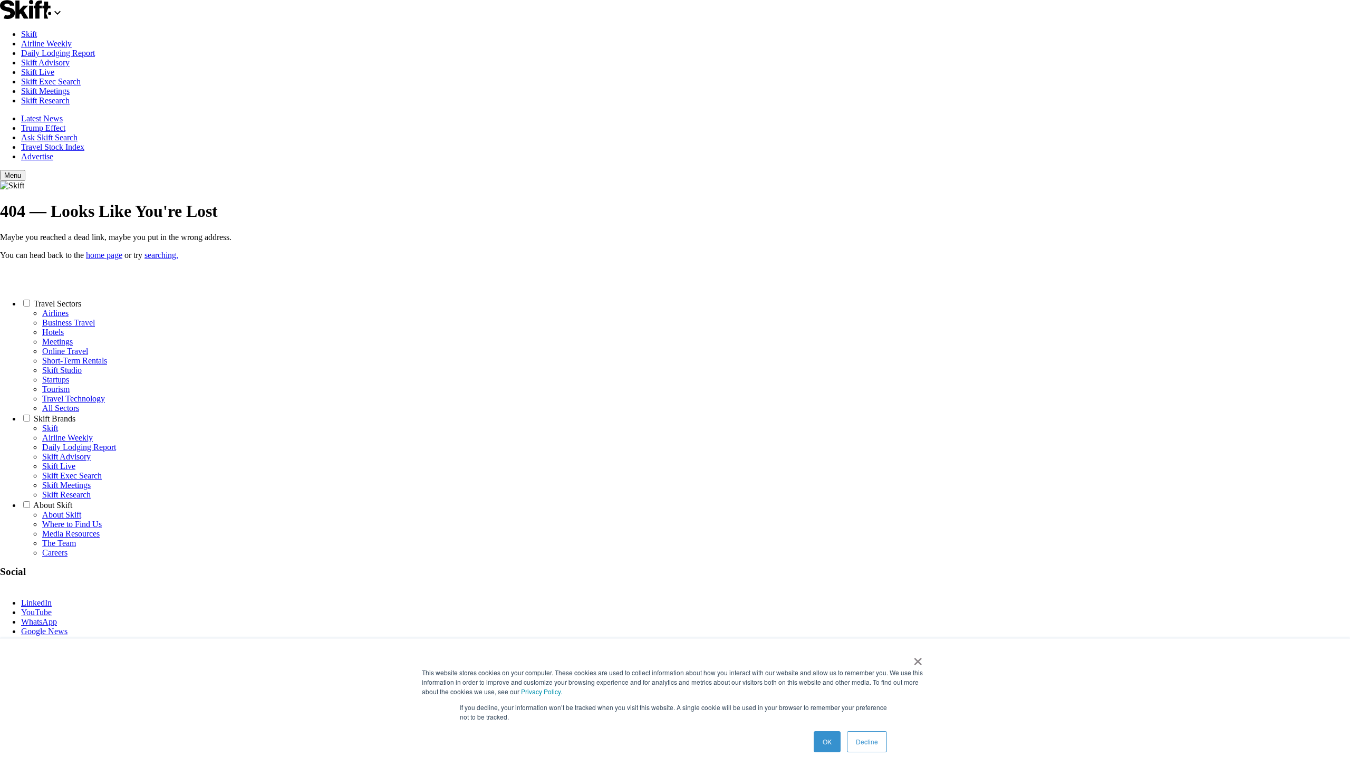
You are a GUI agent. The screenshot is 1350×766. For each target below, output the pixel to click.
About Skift (52, 505)
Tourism (56, 389)
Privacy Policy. (541, 691)
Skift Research (45, 100)
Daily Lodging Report (58, 53)
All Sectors (60, 408)
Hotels (53, 332)
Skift (29, 34)
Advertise (37, 156)
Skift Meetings (45, 91)
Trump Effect (43, 127)
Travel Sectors (57, 303)
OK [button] (827, 741)
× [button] (918, 658)
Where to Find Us (72, 524)
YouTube (36, 612)
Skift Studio (62, 370)
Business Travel (68, 322)
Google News (44, 631)
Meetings (57, 341)
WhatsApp (39, 621)
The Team (59, 543)
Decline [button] (867, 741)
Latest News (42, 118)
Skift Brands (54, 418)
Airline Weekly (46, 43)
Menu (12, 175)
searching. (161, 255)
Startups (55, 379)
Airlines (55, 313)
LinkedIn (36, 602)
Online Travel (65, 351)
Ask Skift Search (49, 137)
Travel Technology (73, 398)
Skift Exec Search (51, 81)
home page (104, 255)
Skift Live (37, 72)
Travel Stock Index (52, 146)
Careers (55, 552)
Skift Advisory (45, 62)
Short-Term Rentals (74, 360)
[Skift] (32, 16)
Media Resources (71, 533)
